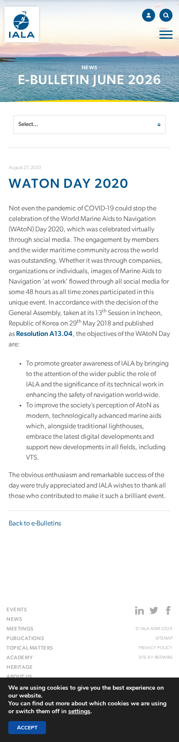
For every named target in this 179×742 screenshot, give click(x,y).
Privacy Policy (155, 648)
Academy (20, 658)
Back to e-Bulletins (35, 523)
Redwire (164, 657)
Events (17, 610)
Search (165, 15)
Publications (25, 638)
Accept (27, 727)
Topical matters (30, 648)
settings (79, 711)
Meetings (20, 629)
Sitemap (164, 638)
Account (148, 15)
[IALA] (21, 24)
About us (20, 677)
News (14, 619)
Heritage (20, 667)
